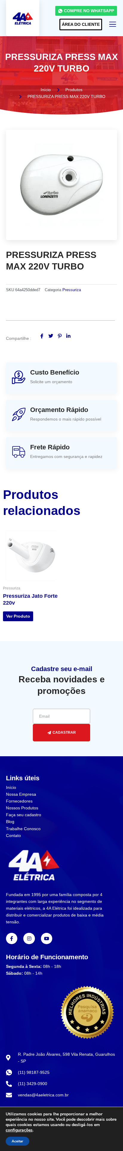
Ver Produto (18, 616)
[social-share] (41, 335)
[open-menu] (112, 25)
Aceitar (17, 1141)
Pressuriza (71, 290)
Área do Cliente (81, 24)
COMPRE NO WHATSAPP (89, 10)
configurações (19, 1130)
